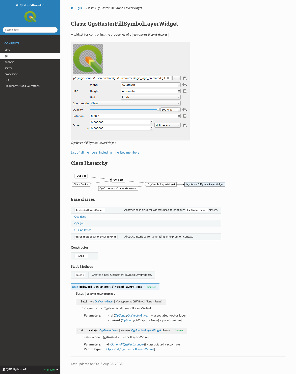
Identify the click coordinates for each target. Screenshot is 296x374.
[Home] (72, 8)
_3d (7, 79)
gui (6, 55)
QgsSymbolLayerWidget (137, 349)
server (8, 68)
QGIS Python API (32, 5)
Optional (112, 349)
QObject (79, 223)
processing (11, 74)
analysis (9, 62)
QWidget (80, 216)
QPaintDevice (82, 230)
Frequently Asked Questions (22, 85)
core (7, 49)
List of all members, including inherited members (105, 152)
